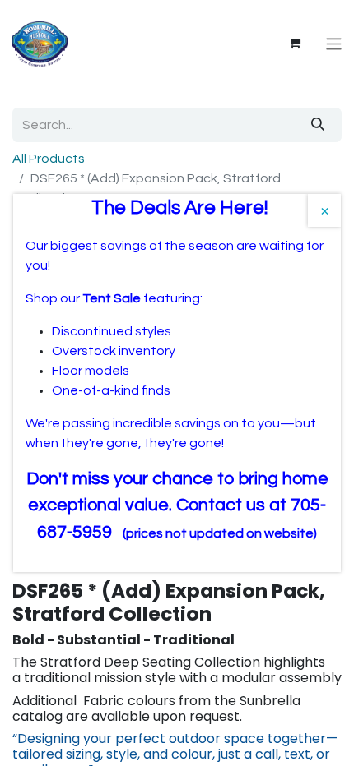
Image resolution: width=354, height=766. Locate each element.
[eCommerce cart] (294, 43)
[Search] (318, 125)
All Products (48, 158)
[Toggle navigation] (334, 44)
